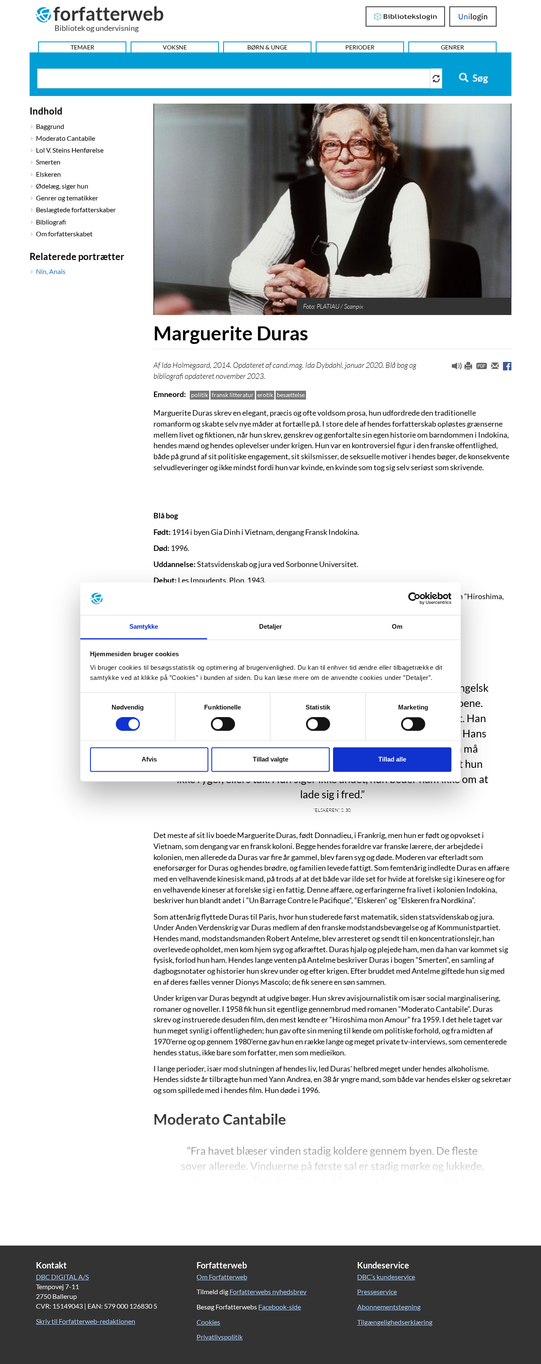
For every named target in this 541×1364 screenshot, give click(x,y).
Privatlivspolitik (220, 1337)
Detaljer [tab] (270, 626)
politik (199, 394)
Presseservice (377, 1291)
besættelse (291, 394)
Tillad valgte (270, 759)
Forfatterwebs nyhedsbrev (268, 1291)
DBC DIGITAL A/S (62, 1277)
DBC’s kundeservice (386, 1277)
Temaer (82, 47)
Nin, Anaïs (51, 271)
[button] (453, 367)
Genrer (452, 47)
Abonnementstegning (389, 1307)
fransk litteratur (233, 394)
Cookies (208, 1322)
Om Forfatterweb (222, 1277)
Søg (479, 78)
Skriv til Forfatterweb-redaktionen (85, 1321)
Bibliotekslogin (405, 16)
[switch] (223, 724)
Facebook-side (279, 1307)
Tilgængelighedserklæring (394, 1322)
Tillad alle (392, 759)
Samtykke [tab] (143, 626)
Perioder (359, 47)
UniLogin (473, 16)
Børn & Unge (267, 47)
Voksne (175, 47)
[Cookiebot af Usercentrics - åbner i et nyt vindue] (414, 598)
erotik (265, 394)
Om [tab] (397, 626)
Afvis (149, 759)
